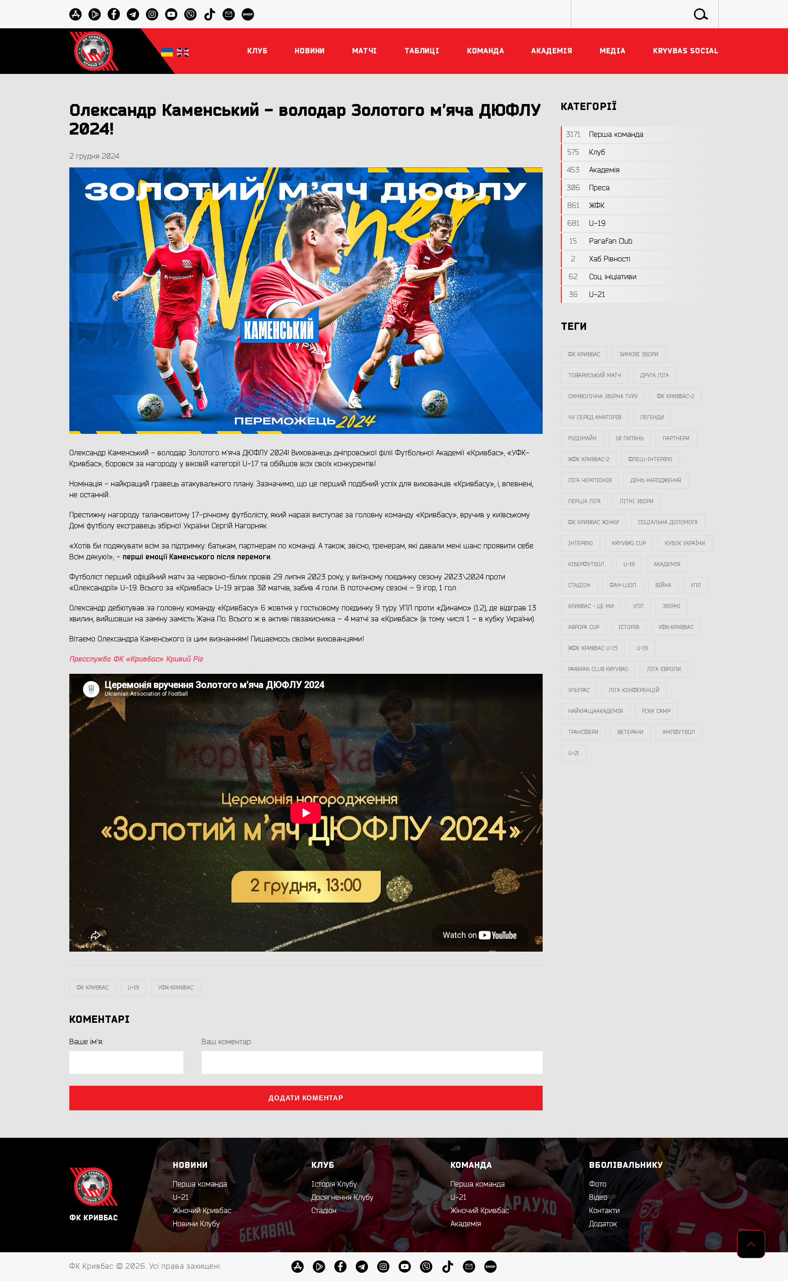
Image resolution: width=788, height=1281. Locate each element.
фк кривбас (93, 987)
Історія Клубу (334, 1184)
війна (663, 585)
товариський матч (594, 375)
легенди (652, 417)
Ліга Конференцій (634, 690)
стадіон (579, 585)
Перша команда (200, 1184)
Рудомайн (582, 438)
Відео (598, 1197)
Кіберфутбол (586, 564)
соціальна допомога (668, 522)
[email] (229, 14)
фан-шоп (623, 585)
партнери (676, 438)
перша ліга (584, 501)
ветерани (630, 732)
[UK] (167, 51)
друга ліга (654, 375)
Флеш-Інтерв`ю (650, 459)
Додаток (603, 1224)
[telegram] (133, 14)
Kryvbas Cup (629, 543)
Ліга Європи (664, 669)
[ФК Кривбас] (94, 50)
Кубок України (685, 543)
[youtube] (171, 14)
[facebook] (114, 14)
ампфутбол (679, 732)
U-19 (133, 987)
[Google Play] (94, 14)
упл (638, 606)
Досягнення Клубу (342, 1197)
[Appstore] (75, 14)
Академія (667, 564)
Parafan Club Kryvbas (598, 669)
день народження (656, 480)
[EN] (183, 51)
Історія (628, 627)
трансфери (583, 732)
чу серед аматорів (594, 417)
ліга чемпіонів (590, 480)
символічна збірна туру (603, 396)
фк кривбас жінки (593, 522)
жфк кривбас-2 (588, 459)
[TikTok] (209, 14)
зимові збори (638, 354)
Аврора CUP (583, 627)
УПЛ (695, 585)
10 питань (629, 438)
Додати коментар (306, 1098)
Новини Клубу (196, 1224)
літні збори (636, 501)
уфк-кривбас (175, 987)
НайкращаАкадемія (595, 711)
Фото (598, 1184)
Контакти (604, 1210)
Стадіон (324, 1210)
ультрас (579, 690)
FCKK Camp (656, 711)
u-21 (573, 753)
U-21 (181, 1197)
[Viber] (190, 14)
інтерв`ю (580, 543)
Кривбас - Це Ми (591, 606)
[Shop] (248, 14)
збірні (671, 606)
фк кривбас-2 (675, 396)
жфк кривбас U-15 (592, 648)
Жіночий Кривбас (202, 1210)
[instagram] (152, 14)
